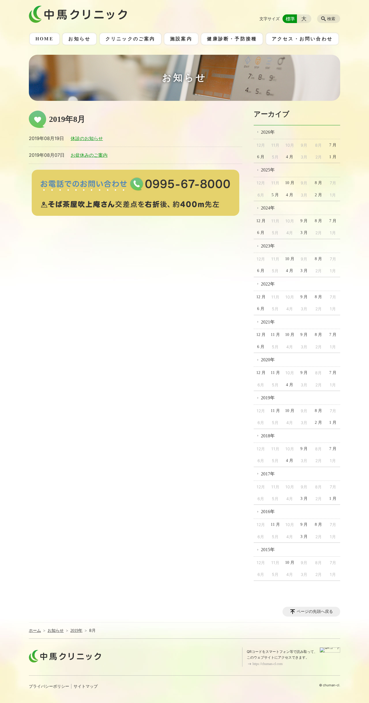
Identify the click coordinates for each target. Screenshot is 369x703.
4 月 (289, 157)
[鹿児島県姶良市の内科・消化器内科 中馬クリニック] (78, 14)
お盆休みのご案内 (89, 155)
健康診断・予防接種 (232, 38)
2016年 (268, 511)
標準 (290, 19)
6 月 (260, 157)
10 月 (289, 183)
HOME (44, 38)
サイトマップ (86, 686)
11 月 (275, 334)
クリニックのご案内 (130, 38)
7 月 (332, 145)
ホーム (35, 630)
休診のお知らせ (87, 138)
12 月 (261, 221)
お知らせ (79, 38)
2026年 (268, 132)
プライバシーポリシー (49, 686)
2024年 (268, 207)
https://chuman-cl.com (268, 664)
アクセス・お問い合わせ (302, 38)
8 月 (318, 183)
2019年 (268, 397)
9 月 (304, 221)
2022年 (268, 283)
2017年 (268, 473)
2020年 (268, 359)
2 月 (318, 195)
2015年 (268, 549)
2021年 (268, 322)
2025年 (268, 169)
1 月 (332, 157)
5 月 (275, 195)
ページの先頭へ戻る (315, 611)
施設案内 (181, 38)
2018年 (268, 435)
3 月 (304, 232)
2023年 (268, 245)
